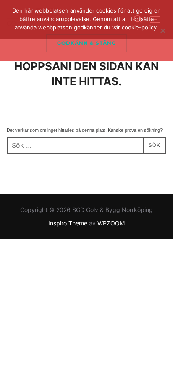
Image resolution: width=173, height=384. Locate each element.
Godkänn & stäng (86, 43)
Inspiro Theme (67, 223)
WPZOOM (111, 223)
